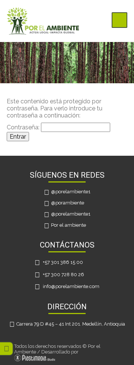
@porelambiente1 (70, 192)
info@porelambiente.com (71, 286)
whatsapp (6, 348)
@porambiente (67, 203)
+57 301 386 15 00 (63, 262)
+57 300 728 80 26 (63, 274)
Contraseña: (24, 127)
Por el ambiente (68, 225)
